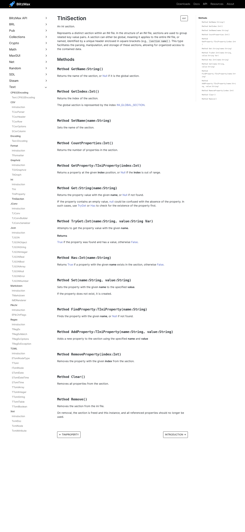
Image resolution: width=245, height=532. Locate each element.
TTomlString (18, 396)
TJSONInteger (20, 252)
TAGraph (16, 174)
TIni (14, 189)
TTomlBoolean (19, 406)
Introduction (18, 107)
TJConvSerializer (21, 223)
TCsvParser (18, 111)
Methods (202, 18)
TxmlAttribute (19, 430)
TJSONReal (18, 256)
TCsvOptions (19, 126)
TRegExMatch (19, 334)
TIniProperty (18, 194)
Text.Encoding (20, 140)
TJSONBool (18, 261)
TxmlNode (17, 425)
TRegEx (16, 329)
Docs (197, 3)
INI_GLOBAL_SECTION (130, 105)
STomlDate (18, 372)
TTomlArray (18, 387)
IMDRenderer (19, 300)
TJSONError (18, 276)
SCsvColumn (19, 131)
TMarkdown (18, 295)
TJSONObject (19, 242)
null (111, 201)
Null (104, 75)
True (60, 242)
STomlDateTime (20, 377)
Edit (184, 18)
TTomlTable (18, 401)
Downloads (183, 3)
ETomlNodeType (21, 358)
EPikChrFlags (19, 314)
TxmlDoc (16, 421)
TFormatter (18, 155)
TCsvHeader (19, 116)
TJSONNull (18, 271)
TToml (15, 363)
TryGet (82, 205)
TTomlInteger (19, 392)
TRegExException (21, 343)
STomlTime (18, 382)
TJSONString (19, 247)
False (134, 242)
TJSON (16, 237)
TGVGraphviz (19, 169)
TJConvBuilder (20, 218)
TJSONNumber (20, 280)
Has (92, 205)
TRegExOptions (20, 338)
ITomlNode (18, 367)
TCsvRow (17, 121)
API (205, 3)
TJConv (16, 213)
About (230, 3)
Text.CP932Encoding (23, 97)
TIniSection (18, 198)
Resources (216, 3)
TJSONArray (19, 266)
